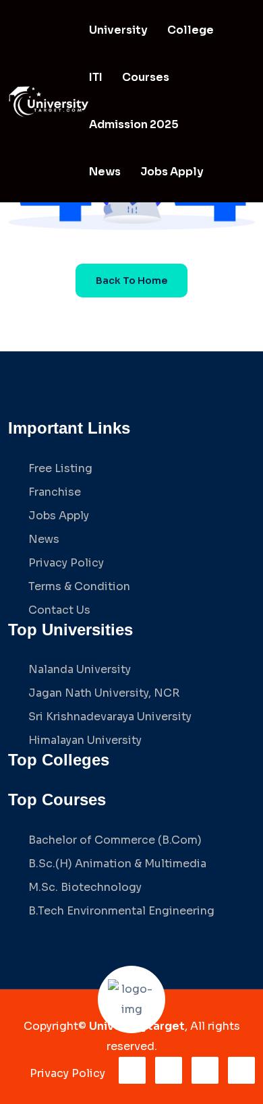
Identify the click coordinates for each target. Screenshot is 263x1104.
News (105, 172)
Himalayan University (85, 740)
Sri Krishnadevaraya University (110, 716)
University (118, 30)
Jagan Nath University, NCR (103, 693)
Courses (145, 77)
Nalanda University (79, 669)
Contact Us (59, 610)
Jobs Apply (172, 172)
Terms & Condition (79, 586)
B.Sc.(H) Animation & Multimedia (117, 863)
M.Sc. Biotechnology (85, 887)
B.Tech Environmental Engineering (121, 911)
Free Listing (60, 468)
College (190, 30)
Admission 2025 (134, 124)
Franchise (54, 492)
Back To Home (131, 280)
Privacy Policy (66, 563)
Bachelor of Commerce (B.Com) (115, 840)
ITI (96, 77)
